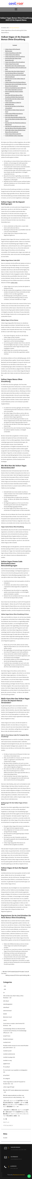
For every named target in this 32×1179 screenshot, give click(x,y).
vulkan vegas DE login (8, 1087)
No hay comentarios (14, 27)
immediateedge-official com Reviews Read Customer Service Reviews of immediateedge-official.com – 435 (15, 1030)
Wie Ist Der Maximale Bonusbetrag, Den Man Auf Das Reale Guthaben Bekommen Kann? (15, 119)
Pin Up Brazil (6, 1067)
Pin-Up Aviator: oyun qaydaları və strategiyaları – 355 (15, 1071)
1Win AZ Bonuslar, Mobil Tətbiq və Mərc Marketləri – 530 (13, 997)
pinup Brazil (6, 1075)
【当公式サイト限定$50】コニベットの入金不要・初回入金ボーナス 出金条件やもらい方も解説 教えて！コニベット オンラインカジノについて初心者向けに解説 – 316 (16, 1113)
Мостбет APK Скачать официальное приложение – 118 (16, 1091)
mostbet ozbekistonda (9, 1054)
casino (5, 1020)
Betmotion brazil (7, 1017)
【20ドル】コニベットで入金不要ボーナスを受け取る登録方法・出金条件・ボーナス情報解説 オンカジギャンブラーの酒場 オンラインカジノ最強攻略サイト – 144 (16, 1103)
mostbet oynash (7, 1051)
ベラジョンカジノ (8, 1125)
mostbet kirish (7, 1042)
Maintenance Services (19, 1175)
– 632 (4, 986)
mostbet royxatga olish (9, 1057)
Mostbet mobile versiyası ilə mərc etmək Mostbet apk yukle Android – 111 (15, 1046)
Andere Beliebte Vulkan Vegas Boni (14, 135)
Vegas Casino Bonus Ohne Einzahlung (15, 62)
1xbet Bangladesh (7, 1004)
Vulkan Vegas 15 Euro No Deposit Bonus (15, 82)
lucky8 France (6, 1036)
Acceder (5, 1138)
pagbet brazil (6, 1063)
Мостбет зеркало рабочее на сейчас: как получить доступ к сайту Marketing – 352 (13, 1096)
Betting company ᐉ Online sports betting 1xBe (18, 975)
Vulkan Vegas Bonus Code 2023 (13, 53)
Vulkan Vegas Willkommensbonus (14, 113)
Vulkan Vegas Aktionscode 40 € (13, 134)
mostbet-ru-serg (7, 1060)
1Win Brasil (6, 1001)
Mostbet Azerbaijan (8, 1039)
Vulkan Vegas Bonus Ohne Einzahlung (15, 56)
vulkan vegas (14, 282)
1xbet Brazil (6, 1007)
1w (4, 992)
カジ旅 (5, 1119)
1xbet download (7, 1010)
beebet (5, 1014)
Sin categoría (6, 1078)
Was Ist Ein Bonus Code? (11, 115)
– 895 (4, 989)
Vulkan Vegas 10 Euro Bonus (12, 54)
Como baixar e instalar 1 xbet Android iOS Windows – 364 (13, 1024)
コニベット (6, 1122)
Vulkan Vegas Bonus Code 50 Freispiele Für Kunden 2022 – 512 (14, 1083)
